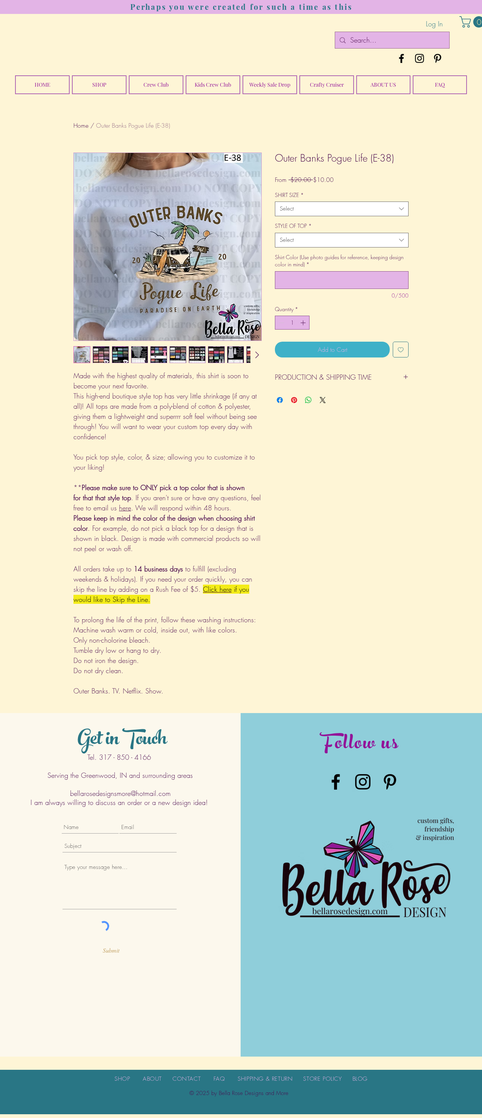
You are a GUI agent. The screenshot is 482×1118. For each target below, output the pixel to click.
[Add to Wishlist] (401, 349)
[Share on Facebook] (279, 400)
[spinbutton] (292, 322)
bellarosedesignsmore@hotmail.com (120, 793)
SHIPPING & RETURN (265, 1079)
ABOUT (152, 1079)
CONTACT (186, 1079)
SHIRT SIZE (289, 195)
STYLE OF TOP (293, 225)
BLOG (360, 1079)
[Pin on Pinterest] (294, 400)
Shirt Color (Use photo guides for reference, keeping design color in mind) (339, 261)
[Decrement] (280, 322)
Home (80, 125)
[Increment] (303, 322)
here (125, 507)
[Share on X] (322, 400)
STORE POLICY (322, 1079)
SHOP (122, 1079)
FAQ (219, 1079)
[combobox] (342, 209)
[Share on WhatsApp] (308, 400)
